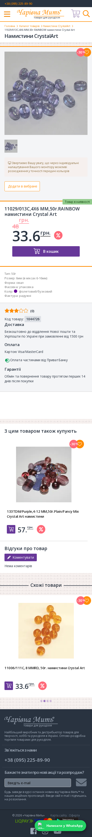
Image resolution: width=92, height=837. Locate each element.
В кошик (50, 251)
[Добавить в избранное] (79, 444)
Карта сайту (58, 815)
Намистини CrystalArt (56, 26)
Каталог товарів (29, 26)
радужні (25, 296)
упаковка (26, 287)
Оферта (74, 815)
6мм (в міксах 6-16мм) (31, 278)
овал (20, 282)
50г (13, 274)
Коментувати (22, 557)
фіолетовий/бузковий (35, 291)
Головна (9, 26)
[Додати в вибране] (87, 52)
